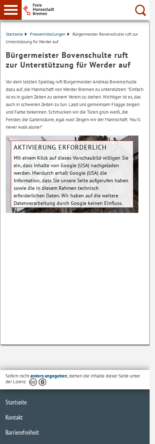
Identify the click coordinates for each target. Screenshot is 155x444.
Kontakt (14, 417)
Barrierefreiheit (22, 432)
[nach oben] (138, 432)
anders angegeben (48, 376)
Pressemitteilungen (48, 34)
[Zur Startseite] (86, 9)
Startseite (14, 34)
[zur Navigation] (11, 10)
